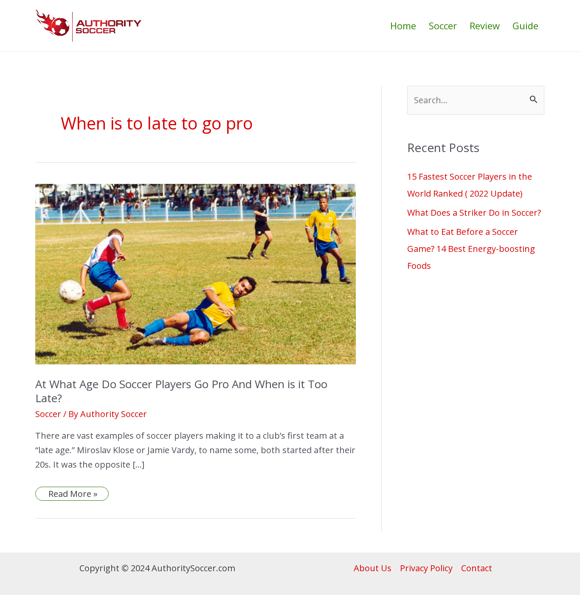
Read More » (73, 494)
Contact (476, 568)
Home (403, 25)
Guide (525, 25)
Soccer (443, 25)
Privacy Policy (426, 568)
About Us (372, 568)
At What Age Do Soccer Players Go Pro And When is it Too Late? (181, 391)
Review (485, 25)
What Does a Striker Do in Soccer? (474, 212)
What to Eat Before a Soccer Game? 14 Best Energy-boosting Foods (471, 248)
